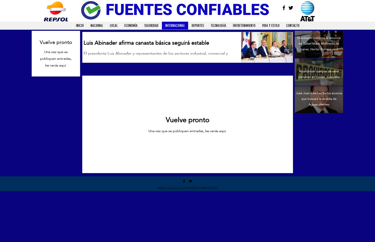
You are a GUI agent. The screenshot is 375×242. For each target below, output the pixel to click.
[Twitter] (291, 8)
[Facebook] (284, 8)
